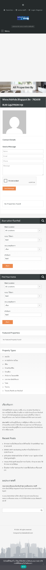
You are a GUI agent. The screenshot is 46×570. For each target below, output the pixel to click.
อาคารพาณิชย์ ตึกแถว (12, 379)
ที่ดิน (6, 364)
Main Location (9, 227)
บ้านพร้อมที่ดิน (9, 368)
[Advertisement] (23, 58)
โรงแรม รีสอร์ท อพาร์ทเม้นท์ (14, 391)
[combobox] (23, 230)
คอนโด (7, 357)
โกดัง (6, 383)
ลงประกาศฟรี (22, 10)
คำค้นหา (7, 255)
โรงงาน (7, 387)
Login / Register (37, 10)
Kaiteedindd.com (27, 533)
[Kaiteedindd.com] (23, 18)
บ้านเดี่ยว (7, 372)
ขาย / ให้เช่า (9, 236)
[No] (43, 564)
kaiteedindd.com (18, 415)
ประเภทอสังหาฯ (10, 246)
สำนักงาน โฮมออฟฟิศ (12, 375)
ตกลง (23, 567)
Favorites (9, 10)
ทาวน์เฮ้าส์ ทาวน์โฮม (11, 360)
